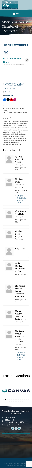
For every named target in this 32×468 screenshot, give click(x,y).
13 (28, 399)
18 (18, 401)
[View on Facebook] (4, 101)
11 (24, 399)
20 (22, 401)
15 (11, 401)
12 (26, 399)
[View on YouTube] (11, 101)
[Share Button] (27, 60)
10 (22, 399)
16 (13, 401)
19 (20, 401)
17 (16, 401)
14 (9, 401)
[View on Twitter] (8, 101)
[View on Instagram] (14, 101)
